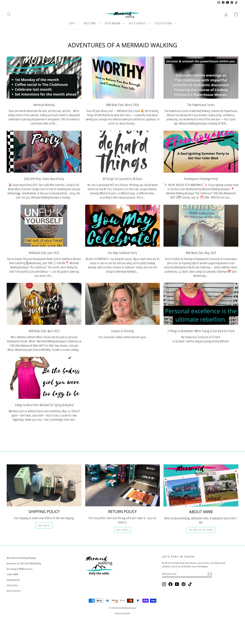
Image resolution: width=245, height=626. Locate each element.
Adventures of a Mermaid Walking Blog (24, 563)
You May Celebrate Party (122, 252)
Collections (164, 23)
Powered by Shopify (122, 613)
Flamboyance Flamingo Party (201, 178)
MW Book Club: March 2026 (122, 104)
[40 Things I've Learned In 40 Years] (122, 152)
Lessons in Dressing (122, 331)
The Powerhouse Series (200, 104)
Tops (72, 23)
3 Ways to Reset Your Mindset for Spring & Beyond (44, 405)
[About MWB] (201, 485)
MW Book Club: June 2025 (44, 252)
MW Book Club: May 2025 (201, 252)
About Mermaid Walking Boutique (21, 558)
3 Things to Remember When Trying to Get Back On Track (200, 331)
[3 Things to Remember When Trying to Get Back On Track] (201, 304)
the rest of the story (201, 529)
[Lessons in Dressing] (122, 304)
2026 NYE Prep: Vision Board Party (44, 178)
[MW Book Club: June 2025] (44, 226)
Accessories (138, 23)
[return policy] (122, 485)
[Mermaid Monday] (44, 77)
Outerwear (113, 23)
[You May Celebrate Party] (122, 226)
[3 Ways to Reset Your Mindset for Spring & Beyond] (44, 378)
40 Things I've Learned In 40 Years (122, 178)
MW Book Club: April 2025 (44, 331)
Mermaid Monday (44, 104)
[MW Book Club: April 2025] (44, 304)
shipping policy (13, 579)
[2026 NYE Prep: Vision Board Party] (44, 152)
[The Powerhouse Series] (201, 77)
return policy (12, 585)
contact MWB (12, 574)
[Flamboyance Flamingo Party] (201, 152)
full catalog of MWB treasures (19, 568)
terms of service (14, 590)
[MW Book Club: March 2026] (122, 77)
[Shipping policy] (44, 485)
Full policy (44, 525)
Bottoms (91, 23)
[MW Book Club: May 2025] (201, 226)
